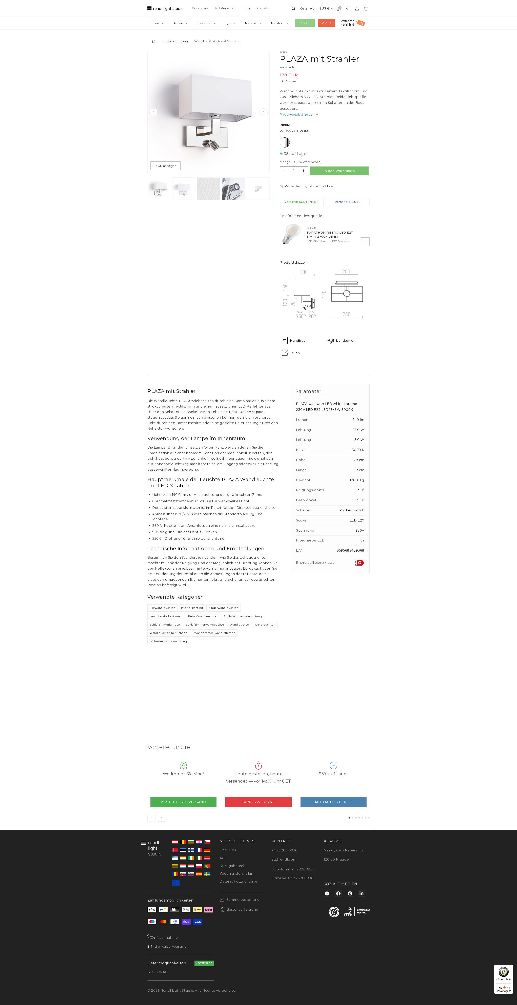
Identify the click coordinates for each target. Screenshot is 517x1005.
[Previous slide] (153, 112)
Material (250, 23)
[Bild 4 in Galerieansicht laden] (233, 188)
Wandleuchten (264, 624)
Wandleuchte (239, 624)
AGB (223, 858)
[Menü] (510, 967)
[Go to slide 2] (352, 818)
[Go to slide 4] (359, 818)
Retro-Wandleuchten (203, 616)
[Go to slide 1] (349, 818)
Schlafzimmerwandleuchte (205, 624)
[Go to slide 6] (365, 818)
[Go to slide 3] (356, 818)
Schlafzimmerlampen (165, 624)
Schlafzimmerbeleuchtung (243, 616)
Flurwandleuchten (162, 607)
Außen (178, 23)
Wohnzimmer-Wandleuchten (214, 632)
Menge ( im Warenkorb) (300, 162)
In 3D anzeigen (165, 166)
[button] (293, 8)
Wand (199, 41)
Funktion (277, 23)
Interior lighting (192, 607)
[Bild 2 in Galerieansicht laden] (183, 188)
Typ (227, 23)
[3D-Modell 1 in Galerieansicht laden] (258, 188)
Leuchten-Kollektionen (166, 616)
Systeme (204, 23)
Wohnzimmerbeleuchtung (168, 641)
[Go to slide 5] (362, 818)
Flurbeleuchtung (175, 41)
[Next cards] (161, 818)
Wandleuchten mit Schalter (169, 632)
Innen (155, 23)
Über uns (228, 850)
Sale (324, 23)
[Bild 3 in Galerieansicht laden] (208, 188)
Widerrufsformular (236, 873)
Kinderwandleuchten (224, 607)
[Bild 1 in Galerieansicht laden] (158, 188)
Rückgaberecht (233, 866)
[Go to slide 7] (369, 818)
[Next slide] (264, 112)
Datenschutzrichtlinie (238, 881)
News (302, 23)
